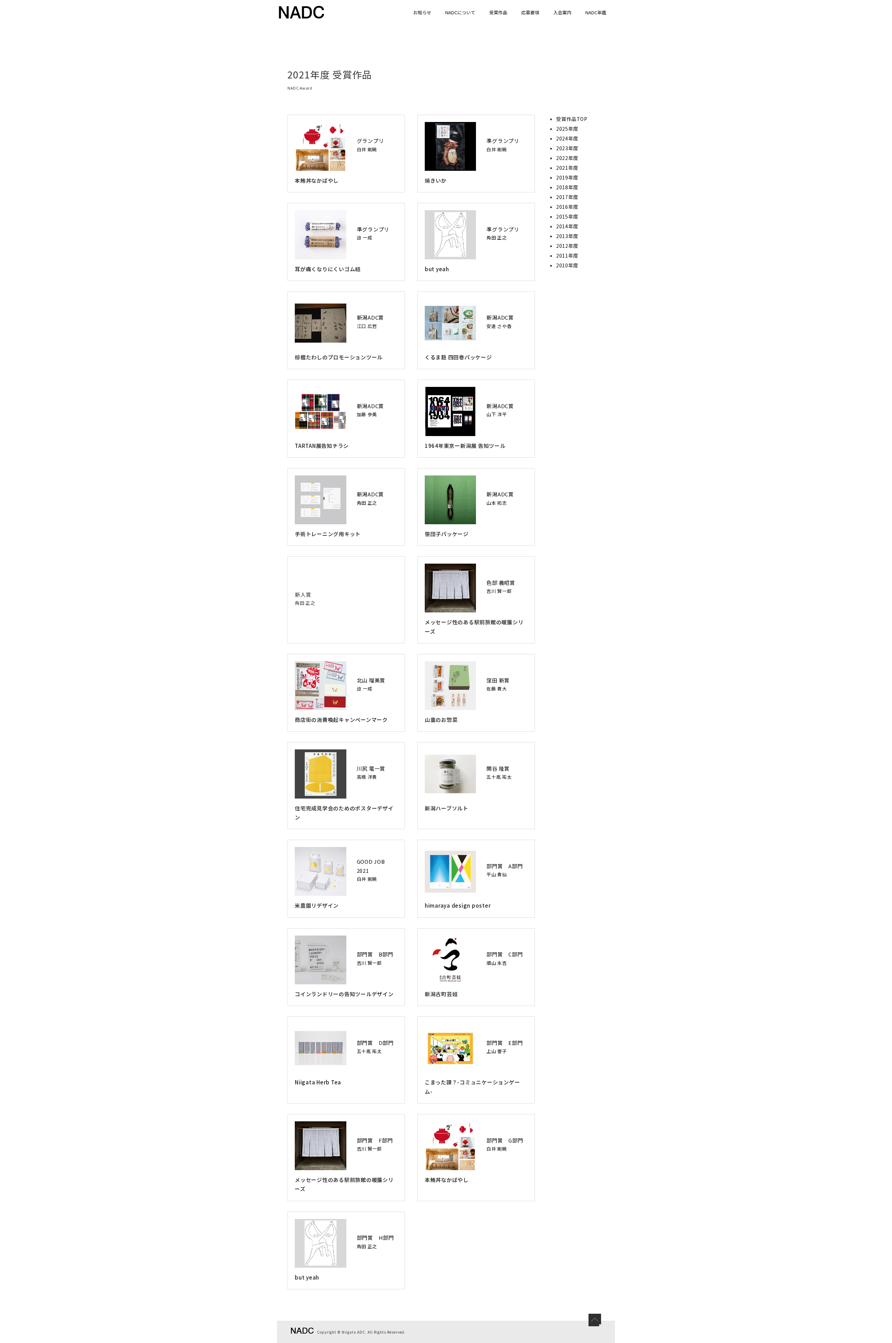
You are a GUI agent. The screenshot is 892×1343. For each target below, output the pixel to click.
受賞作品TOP (571, 118)
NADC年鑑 (595, 12)
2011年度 (567, 255)
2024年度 (567, 138)
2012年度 (567, 245)
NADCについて (460, 12)
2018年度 (567, 187)
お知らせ (422, 12)
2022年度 (567, 157)
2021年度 (567, 167)
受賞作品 (498, 12)
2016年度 (567, 206)
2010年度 (567, 265)
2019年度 (567, 177)
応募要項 (530, 12)
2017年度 (567, 196)
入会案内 (562, 12)
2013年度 (567, 235)
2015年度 (567, 216)
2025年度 (567, 128)
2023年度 (567, 148)
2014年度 (567, 226)
